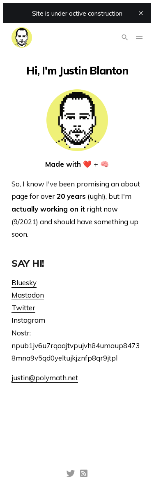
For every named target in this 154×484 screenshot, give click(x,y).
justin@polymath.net (44, 377)
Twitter (23, 307)
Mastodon (27, 295)
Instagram (28, 320)
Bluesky (24, 282)
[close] (140, 13)
